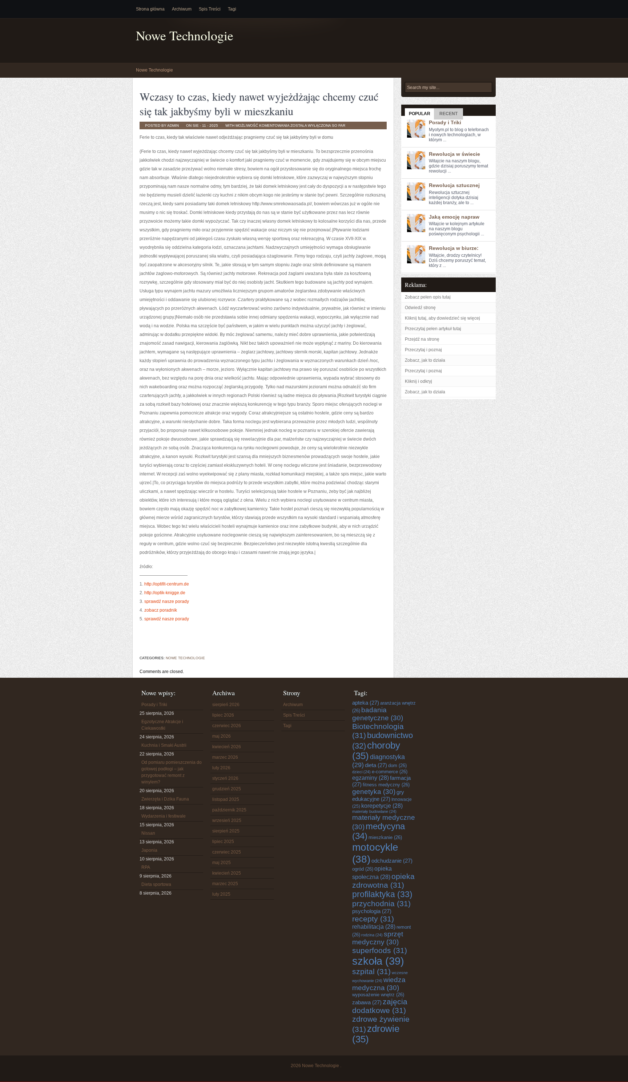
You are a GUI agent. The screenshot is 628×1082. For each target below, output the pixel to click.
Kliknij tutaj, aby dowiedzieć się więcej (442, 318)
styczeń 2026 (225, 778)
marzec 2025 (225, 883)
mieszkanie (385, 837)
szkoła (378, 961)
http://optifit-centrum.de (166, 584)
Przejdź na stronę (422, 339)
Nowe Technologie (184, 35)
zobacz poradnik (160, 610)
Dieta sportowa (156, 884)
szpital (371, 971)
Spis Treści (210, 9)
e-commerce (389, 771)
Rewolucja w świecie (454, 154)
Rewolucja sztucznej (454, 185)
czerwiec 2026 (226, 725)
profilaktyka (382, 894)
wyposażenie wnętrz (378, 994)
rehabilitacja (373, 926)
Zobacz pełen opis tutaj (428, 297)
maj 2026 (221, 736)
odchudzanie (391, 861)
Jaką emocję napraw (454, 217)
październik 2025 (229, 809)
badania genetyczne (377, 714)
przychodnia (381, 903)
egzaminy (370, 777)
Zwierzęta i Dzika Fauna (165, 799)
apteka (365, 703)
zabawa (367, 1002)
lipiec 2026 (223, 715)
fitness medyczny (386, 784)
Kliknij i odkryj (418, 381)
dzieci (361, 772)
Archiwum (182, 9)
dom (397, 765)
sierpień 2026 (225, 704)
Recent (448, 113)
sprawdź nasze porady (166, 601)
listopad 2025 (225, 799)
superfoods (379, 950)
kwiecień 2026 (226, 746)
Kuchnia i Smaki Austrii (163, 745)
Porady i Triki (445, 122)
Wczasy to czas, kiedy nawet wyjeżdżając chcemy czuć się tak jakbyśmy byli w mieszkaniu (259, 103)
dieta (376, 765)
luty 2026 (221, 767)
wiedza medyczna (379, 984)
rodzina (372, 935)
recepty (373, 919)
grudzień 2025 (226, 788)
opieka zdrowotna (383, 880)
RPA (145, 867)
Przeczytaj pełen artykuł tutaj (433, 328)
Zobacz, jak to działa (425, 360)
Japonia (149, 850)
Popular (419, 113)
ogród (362, 869)
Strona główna (150, 9)
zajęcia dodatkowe (379, 1005)
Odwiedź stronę (420, 307)
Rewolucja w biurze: (454, 248)
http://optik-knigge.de (164, 592)
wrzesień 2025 (226, 820)
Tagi (232, 9)
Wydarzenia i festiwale (163, 816)
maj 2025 (221, 862)
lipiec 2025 (223, 841)
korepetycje (382, 805)
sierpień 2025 (225, 831)
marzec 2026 (225, 757)
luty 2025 (221, 894)
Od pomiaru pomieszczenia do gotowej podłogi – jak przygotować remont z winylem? (171, 772)
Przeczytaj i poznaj (423, 349)
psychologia (371, 911)
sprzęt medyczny (377, 938)
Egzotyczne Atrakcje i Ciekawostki (162, 725)
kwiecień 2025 (226, 873)
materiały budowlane (374, 811)
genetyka (373, 791)
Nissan (148, 833)
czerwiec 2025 (226, 852)
